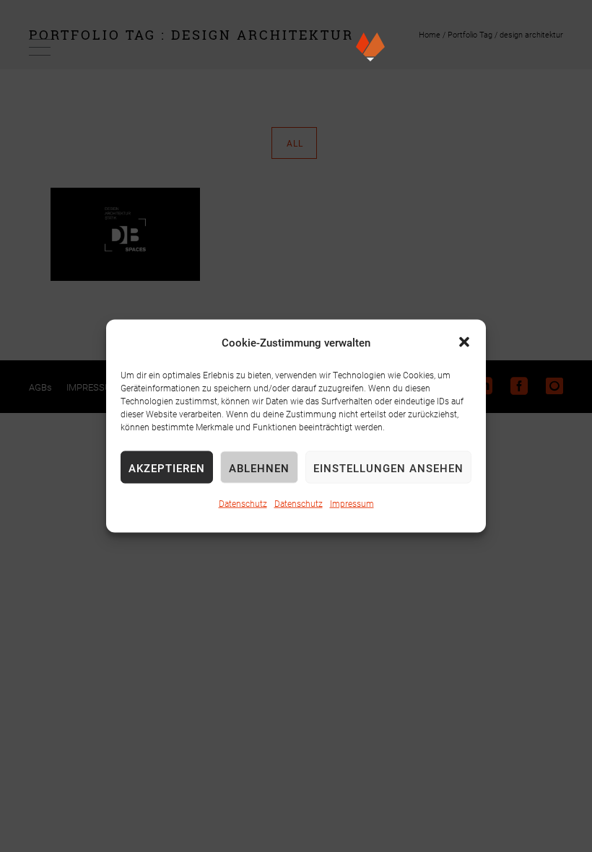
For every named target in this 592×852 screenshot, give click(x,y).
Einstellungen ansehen (388, 467)
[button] (464, 342)
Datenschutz (243, 503)
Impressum (352, 503)
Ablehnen (259, 467)
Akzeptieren (167, 467)
